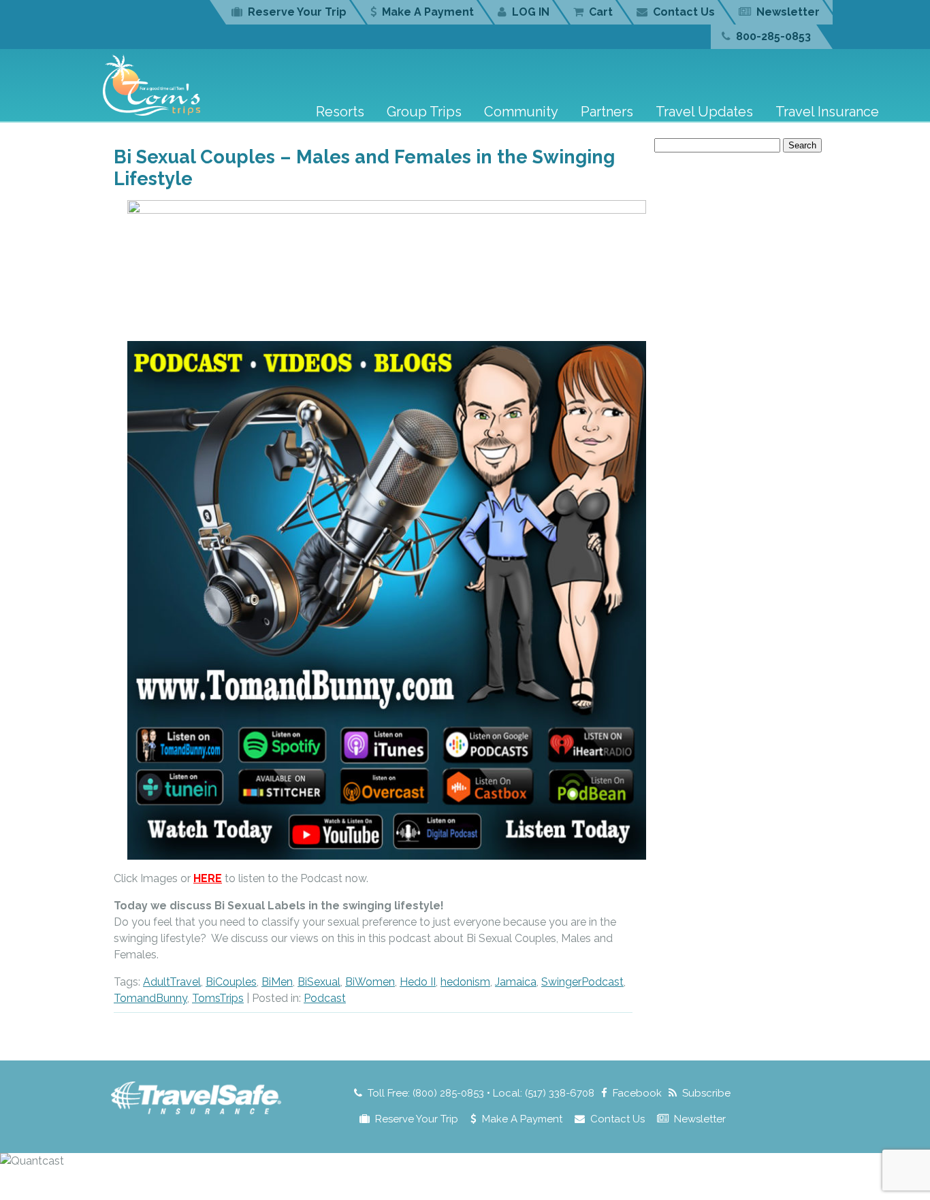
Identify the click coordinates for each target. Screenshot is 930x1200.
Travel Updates (704, 111)
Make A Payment (428, 11)
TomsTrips (218, 998)
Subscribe (706, 1093)
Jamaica (515, 981)
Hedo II (418, 981)
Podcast (325, 998)
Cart (601, 11)
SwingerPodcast (582, 981)
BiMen (277, 981)
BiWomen (370, 981)
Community (521, 111)
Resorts (340, 111)
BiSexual (319, 981)
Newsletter (788, 11)
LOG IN (530, 11)
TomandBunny (150, 998)
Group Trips (424, 111)
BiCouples (231, 981)
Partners (607, 111)
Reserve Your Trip (297, 11)
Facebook (637, 1093)
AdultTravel (172, 981)
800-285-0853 (773, 36)
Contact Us (684, 11)
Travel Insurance (827, 111)
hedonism (465, 981)
